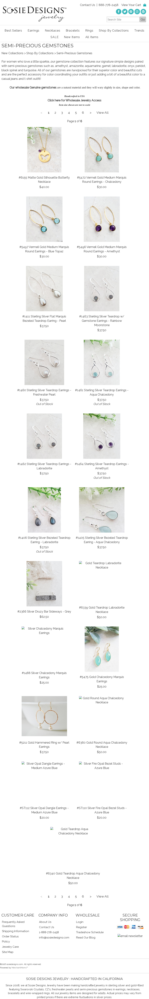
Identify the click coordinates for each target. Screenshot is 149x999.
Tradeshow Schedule (90, 932)
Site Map (7, 952)
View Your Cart (131, 5)
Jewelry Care (10, 946)
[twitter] (125, 11)
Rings (89, 30)
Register (81, 927)
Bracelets (73, 30)
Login (79, 922)
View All (102, 112)
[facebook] (118, 11)
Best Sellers (13, 30)
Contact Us (87, 5)
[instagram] (137, 11)
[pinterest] (131, 11)
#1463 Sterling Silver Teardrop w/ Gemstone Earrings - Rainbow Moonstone (101, 321)
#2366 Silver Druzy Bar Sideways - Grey (44, 611)
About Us (45, 922)
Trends (139, 30)
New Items (72, 37)
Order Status (10, 936)
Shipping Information (15, 931)
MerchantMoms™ (20, 968)
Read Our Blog (85, 937)
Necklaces (52, 30)
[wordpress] (143, 11)
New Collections (12, 53)
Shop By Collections (114, 30)
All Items (91, 37)
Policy (6, 941)
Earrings (33, 30)
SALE (55, 37)
